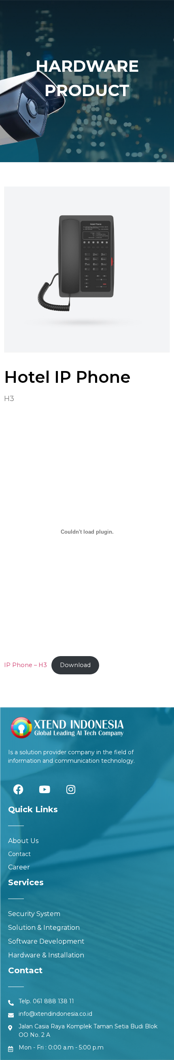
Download (75, 665)
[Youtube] (44, 789)
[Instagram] (71, 789)
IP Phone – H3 (25, 665)
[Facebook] (18, 789)
